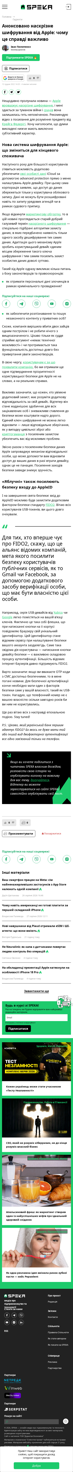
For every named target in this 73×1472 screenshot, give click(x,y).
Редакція (52, 1301)
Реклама (52, 1361)
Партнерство (55, 1368)
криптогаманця (13, 434)
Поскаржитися (52, 833)
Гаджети (17, 19)
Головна (6, 16)
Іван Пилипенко (21, 46)
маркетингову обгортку (43, 214)
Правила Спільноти (58, 1332)
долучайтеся (40, 780)
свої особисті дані (33, 174)
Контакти (53, 1316)
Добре (36, 1466)
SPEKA (14, 1427)
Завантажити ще (36, 991)
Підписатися (18, 68)
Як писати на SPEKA (58, 1344)
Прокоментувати (20, 833)
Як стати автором (57, 1338)
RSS (6, 1331)
